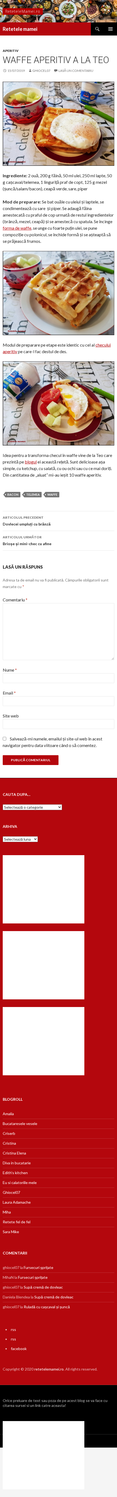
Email (9, 692)
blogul (31, 461)
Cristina (9, 1143)
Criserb (9, 1133)
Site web (11, 715)
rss (13, 1329)
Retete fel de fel (16, 1222)
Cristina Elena (14, 1153)
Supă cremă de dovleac (43, 1287)
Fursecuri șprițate (38, 1267)
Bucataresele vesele (20, 1123)
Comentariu (15, 599)
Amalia (8, 1113)
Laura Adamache (17, 1202)
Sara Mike (11, 1231)
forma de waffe (17, 228)
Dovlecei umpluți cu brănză (27, 520)
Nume (10, 669)
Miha (7, 1212)
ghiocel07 (41, 71)
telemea (33, 494)
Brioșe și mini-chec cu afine (27, 540)
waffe (52, 494)
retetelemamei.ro (49, 1369)
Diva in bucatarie (17, 1163)
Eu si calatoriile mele (20, 1182)
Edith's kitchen (15, 1172)
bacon (13, 494)
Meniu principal (110, 29)
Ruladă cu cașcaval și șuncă (47, 1306)
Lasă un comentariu (76, 71)
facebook (19, 1348)
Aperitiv (11, 51)
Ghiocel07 (11, 1192)
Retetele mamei (20, 29)
